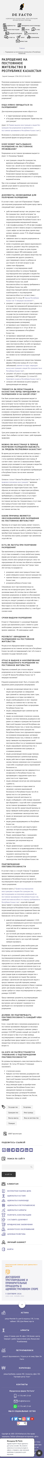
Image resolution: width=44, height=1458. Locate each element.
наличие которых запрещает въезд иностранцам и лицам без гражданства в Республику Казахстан (24, 368)
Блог (23, 37)
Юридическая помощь (31, 25)
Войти (10, 1249)
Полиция (11, 1123)
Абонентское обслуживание (20, 1229)
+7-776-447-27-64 (24, 1396)
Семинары (35, 37)
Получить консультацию (19, 1215)
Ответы (11, 37)
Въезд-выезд (13, 1118)
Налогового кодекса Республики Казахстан (22, 379)
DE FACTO (22, 14)
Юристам (23, 41)
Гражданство (13, 1112)
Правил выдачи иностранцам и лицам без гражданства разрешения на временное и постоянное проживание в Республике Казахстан (21, 128)
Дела (27, 29)
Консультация (13, 29)
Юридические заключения (20, 1224)
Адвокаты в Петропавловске (21, 1205)
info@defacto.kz (23, 1401)
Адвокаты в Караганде (18, 1200)
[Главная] (22, 6)
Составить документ (17, 1220)
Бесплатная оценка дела (19, 1191)
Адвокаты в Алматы (16, 1210)
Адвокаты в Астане (16, 1196)
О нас (38, 29)
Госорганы (27, 1107)
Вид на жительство (31, 1118)
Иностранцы (28, 1112)
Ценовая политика (16, 1234)
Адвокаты (11, 25)
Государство (13, 1107)
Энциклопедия (15, 33)
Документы (33, 33)
